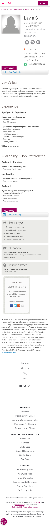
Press (25, 378)
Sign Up (43, 3)
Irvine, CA (28, 9)
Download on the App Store (25, 396)
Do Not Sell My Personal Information (25, 507)
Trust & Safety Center (25, 415)
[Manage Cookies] (4, 521)
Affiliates (25, 411)
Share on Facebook (11, 305)
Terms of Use (35, 502)
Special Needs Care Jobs (25, 482)
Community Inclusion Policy (25, 420)
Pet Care (25, 459)
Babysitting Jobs (25, 469)
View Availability (15, 72)
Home (3, 9)
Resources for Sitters (25, 428)
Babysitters (25, 438)
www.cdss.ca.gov (9, 352)
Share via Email (22, 305)
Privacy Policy (20, 505)
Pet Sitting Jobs (25, 490)
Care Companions (15, 9)
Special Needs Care (25, 451)
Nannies (25, 442)
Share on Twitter (15, 305)
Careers (25, 368)
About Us (25, 363)
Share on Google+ (18, 305)
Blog (25, 373)
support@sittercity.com (32, 516)
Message (9, 68)
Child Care (25, 447)
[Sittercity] (9, 3)
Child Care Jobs (25, 478)
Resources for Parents (25, 424)
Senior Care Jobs (25, 486)
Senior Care (25, 455)
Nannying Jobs (25, 473)
